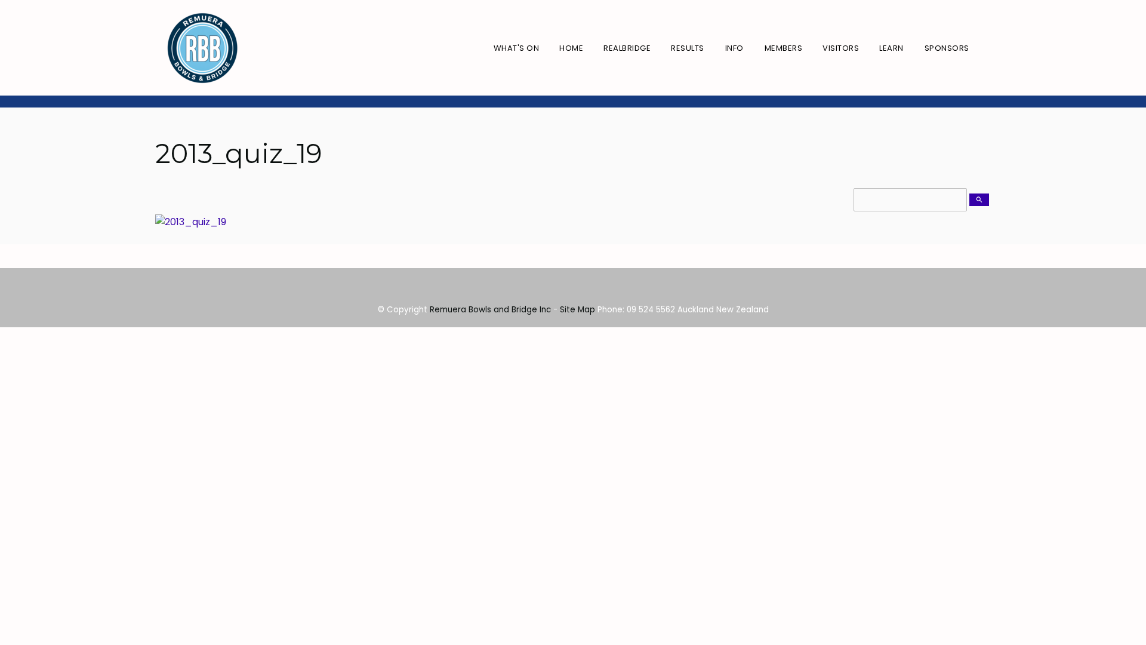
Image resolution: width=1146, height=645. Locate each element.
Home (571, 48)
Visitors (840, 48)
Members (784, 48)
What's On (517, 48)
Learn (891, 48)
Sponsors (947, 48)
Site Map (577, 309)
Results (687, 48)
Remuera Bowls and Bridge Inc (490, 309)
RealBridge (627, 48)
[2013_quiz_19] (190, 222)
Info (734, 48)
